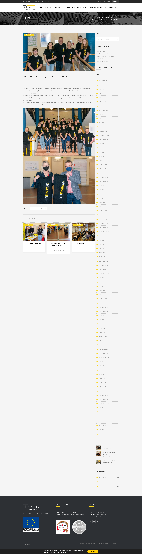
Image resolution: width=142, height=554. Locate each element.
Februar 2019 (103, 382)
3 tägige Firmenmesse (33, 244)
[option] (34, 237)
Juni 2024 (102, 148)
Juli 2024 (101, 143)
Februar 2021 (103, 299)
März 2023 (102, 206)
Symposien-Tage (83, 244)
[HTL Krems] (29, 7)
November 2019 (104, 349)
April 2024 (102, 156)
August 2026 (103, 81)
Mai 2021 (101, 286)
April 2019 (102, 374)
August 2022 (103, 236)
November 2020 (104, 307)
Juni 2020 (102, 324)
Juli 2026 (101, 85)
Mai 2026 (101, 93)
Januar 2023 (102, 215)
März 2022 (102, 257)
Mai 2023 (101, 198)
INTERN (109, 1)
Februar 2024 (103, 164)
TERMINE (104, 1)
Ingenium (75, 512)
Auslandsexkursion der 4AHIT (104, 59)
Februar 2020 (103, 336)
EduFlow (25, 1)
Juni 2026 (102, 89)
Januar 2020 (102, 340)
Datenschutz (103, 543)
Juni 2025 (102, 118)
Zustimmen (93, 551)
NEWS (99, 1)
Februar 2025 (103, 131)
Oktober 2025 (103, 110)
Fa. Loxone (76, 510)
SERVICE (112, 7)
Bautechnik (102, 430)
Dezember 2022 (103, 219)
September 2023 (104, 185)
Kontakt (115, 546)
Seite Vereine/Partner (78, 514)
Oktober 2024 (103, 139)
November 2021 (104, 265)
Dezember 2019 (103, 345)
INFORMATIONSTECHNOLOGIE (75, 7)
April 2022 (102, 252)
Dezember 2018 (103, 391)
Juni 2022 (102, 244)
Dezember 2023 (103, 173)
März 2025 (102, 127)
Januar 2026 (102, 102)
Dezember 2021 (103, 261)
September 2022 (104, 231)
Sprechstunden (45, 1)
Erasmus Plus (60, 510)
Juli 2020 (101, 320)
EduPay (31, 1)
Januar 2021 (102, 303)
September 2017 (104, 412)
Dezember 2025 (103, 106)
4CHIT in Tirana (100, 51)
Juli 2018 (101, 408)
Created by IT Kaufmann (87, 543)
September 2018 (104, 403)
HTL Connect (35, 208)
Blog (107, 17)
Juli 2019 (101, 361)
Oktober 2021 (103, 269)
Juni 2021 (102, 282)
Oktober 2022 (103, 227)
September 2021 (104, 273)
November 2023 (104, 177)
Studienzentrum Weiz (63, 514)
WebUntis (37, 1)
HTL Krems (43, 208)
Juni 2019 (102, 366)
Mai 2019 (101, 370)
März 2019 (102, 378)
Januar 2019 (102, 387)
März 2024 (102, 160)
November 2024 (104, 135)
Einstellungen (63, 552)
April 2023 (102, 202)
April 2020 (102, 328)
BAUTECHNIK (55, 7)
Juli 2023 (101, 190)
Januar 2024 (102, 169)
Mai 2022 (101, 248)
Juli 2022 (101, 240)
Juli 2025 (101, 114)
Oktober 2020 (103, 311)
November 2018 (104, 395)
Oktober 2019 (103, 353)
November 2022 (104, 223)
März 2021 (102, 294)
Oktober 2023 (103, 181)
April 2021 (102, 290)
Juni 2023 (102, 194)
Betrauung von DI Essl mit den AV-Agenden (107, 56)
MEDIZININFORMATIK (98, 7)
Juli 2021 (101, 278)
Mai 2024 (101, 152)
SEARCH (117, 39)
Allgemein (115, 17)
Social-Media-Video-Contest (103, 53)
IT (99, 434)
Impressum (114, 543)
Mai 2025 (101, 123)
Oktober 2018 (103, 399)
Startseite (99, 17)
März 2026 (102, 97)
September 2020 (104, 315)
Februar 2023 (103, 211)
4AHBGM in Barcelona (102, 61)
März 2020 (102, 332)
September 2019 (104, 357)
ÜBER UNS (43, 7)
